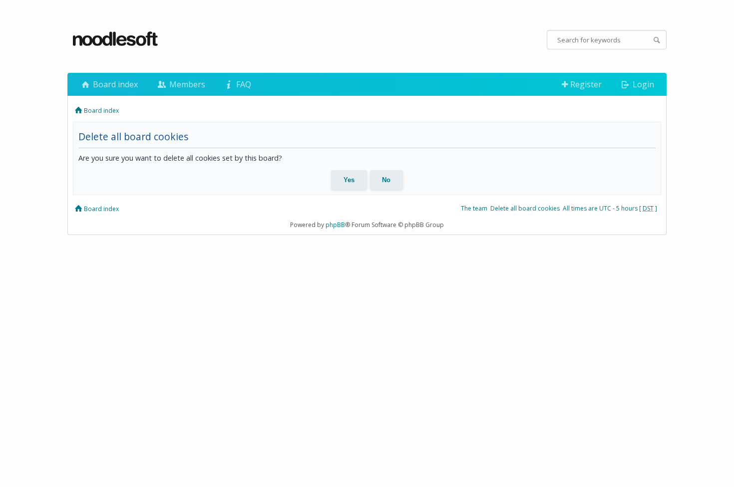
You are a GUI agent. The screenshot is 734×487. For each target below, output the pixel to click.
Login (642, 84)
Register (585, 84)
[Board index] (115, 39)
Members (186, 84)
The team (474, 208)
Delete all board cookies (525, 208)
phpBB (335, 225)
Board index (114, 84)
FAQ (242, 84)
